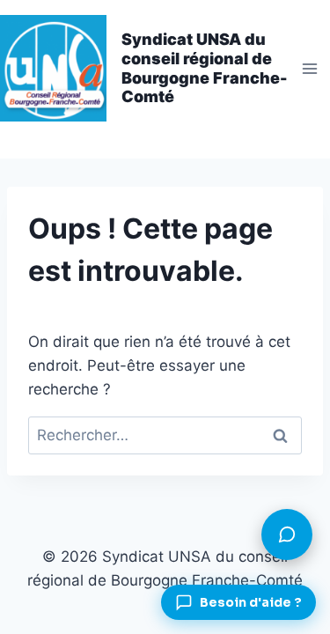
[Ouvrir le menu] (309, 68)
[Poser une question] (286, 534)
